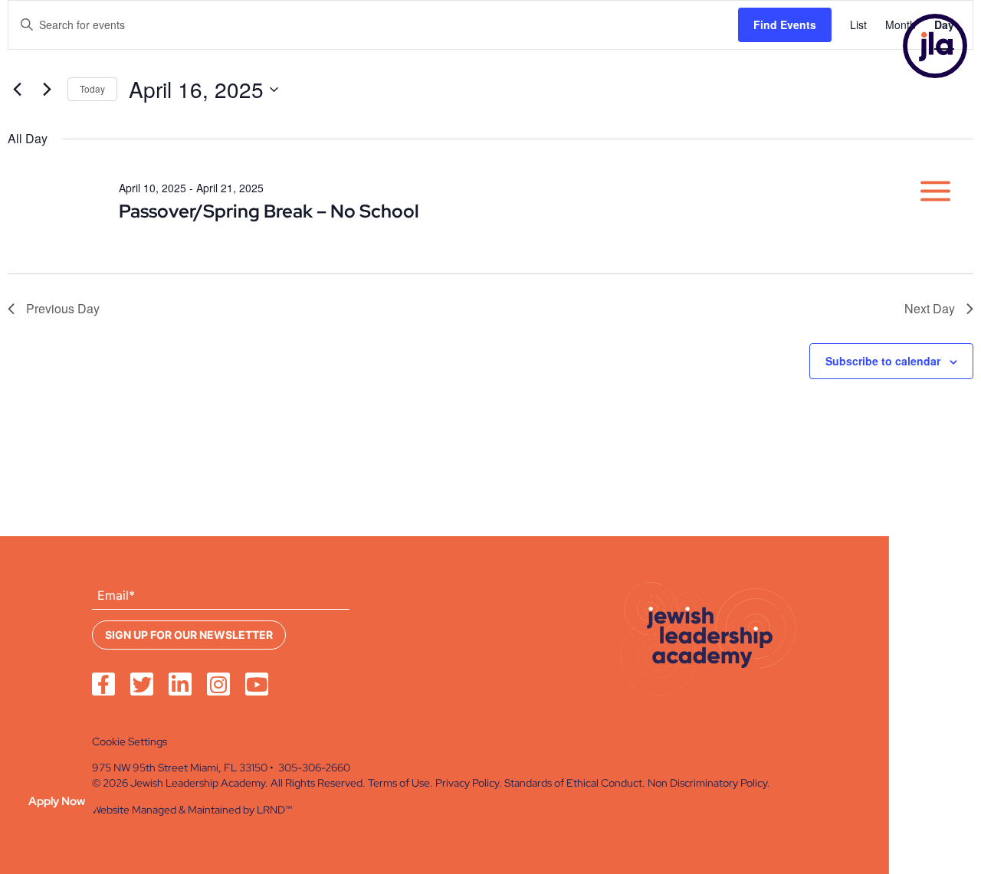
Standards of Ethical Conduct (573, 783)
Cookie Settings (129, 741)
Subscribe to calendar (882, 360)
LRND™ (274, 810)
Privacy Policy (467, 783)
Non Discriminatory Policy (707, 783)
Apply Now (56, 801)
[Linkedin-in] (180, 684)
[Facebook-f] (103, 684)
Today (92, 88)
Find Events (784, 24)
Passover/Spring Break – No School (269, 211)
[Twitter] (141, 684)
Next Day (929, 308)
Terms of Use (399, 783)
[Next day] (47, 89)
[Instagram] (218, 684)
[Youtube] (256, 684)
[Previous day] (17, 89)
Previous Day (63, 308)
